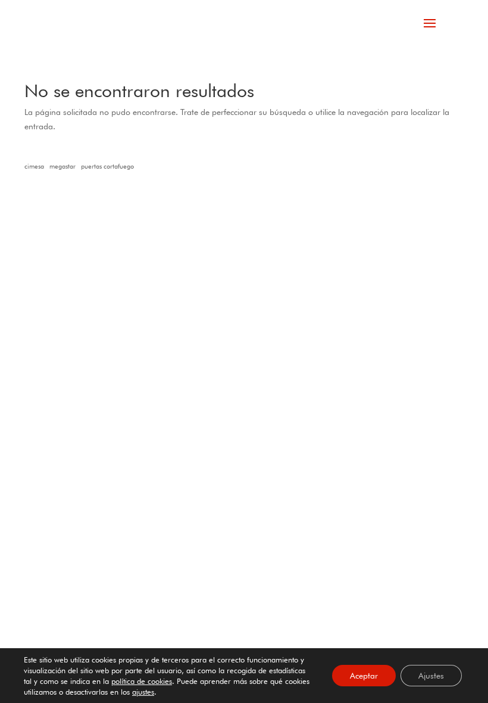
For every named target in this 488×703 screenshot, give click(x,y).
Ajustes (431, 675)
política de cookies (141, 681)
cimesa (34, 166)
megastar (62, 166)
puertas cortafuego (107, 166)
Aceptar (364, 675)
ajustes (143, 691)
